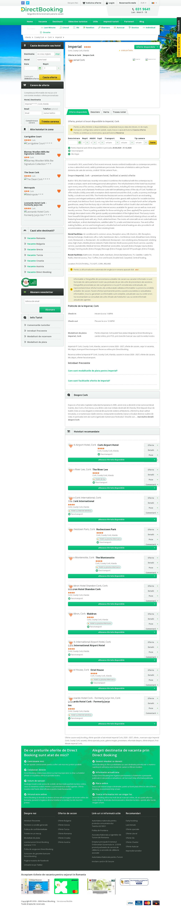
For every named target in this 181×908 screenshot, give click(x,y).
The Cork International (81, 501)
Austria (35, 266)
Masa (122, 138)
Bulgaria (36, 243)
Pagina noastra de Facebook (36, 860)
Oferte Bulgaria (64, 820)
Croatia (35, 260)
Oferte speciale (132, 829)
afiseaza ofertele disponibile (111, 460)
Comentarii (151, 484)
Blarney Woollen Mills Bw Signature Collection (36, 152)
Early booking (131, 820)
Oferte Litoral (131, 833)
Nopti (85, 138)
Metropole (29, 187)
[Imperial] (138, 59)
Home (30, 21)
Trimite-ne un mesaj (32, 833)
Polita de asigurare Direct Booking (38, 849)
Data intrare (74, 138)
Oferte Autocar (132, 846)
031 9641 (143, 9)
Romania (36, 238)
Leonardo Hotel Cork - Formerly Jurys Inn (35, 204)
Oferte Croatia (64, 838)
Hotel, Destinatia (32, 99)
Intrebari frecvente (37, 330)
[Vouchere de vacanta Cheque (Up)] (35, 893)
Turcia (35, 255)
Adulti (93, 138)
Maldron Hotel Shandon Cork (84, 589)
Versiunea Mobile (64, 901)
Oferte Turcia (63, 829)
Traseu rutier (119, 112)
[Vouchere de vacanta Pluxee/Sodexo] (66, 893)
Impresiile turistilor (134, 850)
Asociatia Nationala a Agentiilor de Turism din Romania (106, 836)
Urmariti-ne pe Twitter (33, 865)
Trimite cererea (50, 121)
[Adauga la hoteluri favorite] (71, 61)
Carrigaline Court (33, 136)
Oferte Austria (64, 842)
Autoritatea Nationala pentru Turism (107, 857)
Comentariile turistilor (38, 325)
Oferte (151, 445)
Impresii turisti (111, 21)
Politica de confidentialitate (35, 829)
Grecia (35, 249)
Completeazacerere (32, 122)
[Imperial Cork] (151, 59)
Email (26, 109)
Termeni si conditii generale (36, 825)
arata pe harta (127, 50)
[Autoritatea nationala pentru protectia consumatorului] (134, 884)
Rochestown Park (106, 529)
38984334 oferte (31, 78)
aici (136, 269)
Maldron (91, 613)
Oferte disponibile (145, 47)
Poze (151, 455)
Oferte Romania (65, 833)
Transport (110, 138)
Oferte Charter (132, 842)
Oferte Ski (130, 838)
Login (112, 3)
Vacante (42, 21)
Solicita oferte (93, 3)
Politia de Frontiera (100, 830)
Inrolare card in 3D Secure (103, 861)
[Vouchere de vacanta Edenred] (101, 893)
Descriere (95, 112)
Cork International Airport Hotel (86, 645)
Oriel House (97, 669)
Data (26, 64)
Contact (31, 28)
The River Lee (100, 469)
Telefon (50, 109)
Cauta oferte (50, 77)
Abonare (50, 309)
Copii (99, 138)
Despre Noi (73, 3)
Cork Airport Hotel (108, 445)
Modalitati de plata (37, 342)
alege (57, 54)
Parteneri (129, 21)
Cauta (152, 142)
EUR (143, 3)
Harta (106, 112)
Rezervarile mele (127, 3)
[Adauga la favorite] (59, 139)
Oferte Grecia (64, 825)
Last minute (131, 825)
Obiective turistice (77, 21)
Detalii (151, 450)
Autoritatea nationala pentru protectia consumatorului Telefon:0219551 (104, 823)
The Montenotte (105, 557)
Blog (142, 21)
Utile (95, 21)
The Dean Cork (31, 172)
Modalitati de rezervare (39, 336)
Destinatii (58, 21)
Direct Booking (42, 10)
